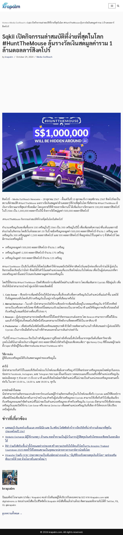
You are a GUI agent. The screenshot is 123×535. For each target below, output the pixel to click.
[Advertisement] (61, 83)
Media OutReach (17, 22)
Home (5, 22)
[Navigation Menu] (112, 5)
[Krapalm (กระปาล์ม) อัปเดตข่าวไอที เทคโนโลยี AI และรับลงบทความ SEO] (11, 6)
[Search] (118, 6)
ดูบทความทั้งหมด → (12, 513)
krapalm (9, 56)
